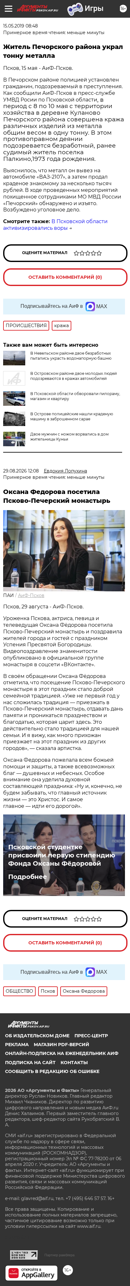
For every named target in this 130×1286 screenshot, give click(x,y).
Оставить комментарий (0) (65, 277)
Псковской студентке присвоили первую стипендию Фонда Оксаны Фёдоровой (61, 855)
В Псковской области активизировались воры (55, 224)
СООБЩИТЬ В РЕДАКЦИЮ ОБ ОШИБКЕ (52, 1071)
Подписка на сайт (30, 1062)
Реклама (17, 1044)
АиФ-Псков (31, 595)
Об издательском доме (37, 1036)
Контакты (74, 1062)
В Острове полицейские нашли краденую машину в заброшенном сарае (71, 416)
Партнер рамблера (59, 1255)
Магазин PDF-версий (61, 1044)
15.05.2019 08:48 (20, 26)
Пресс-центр (91, 1036)
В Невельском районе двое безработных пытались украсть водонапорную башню (70, 356)
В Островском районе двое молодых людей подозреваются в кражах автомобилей (73, 376)
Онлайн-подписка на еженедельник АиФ (61, 1053)
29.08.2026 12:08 (21, 471)
